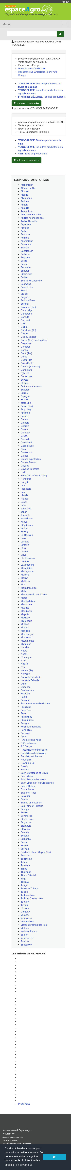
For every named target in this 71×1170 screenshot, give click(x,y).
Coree (24, 356)
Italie (23, 505)
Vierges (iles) (28, 921)
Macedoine (26, 568)
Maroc (24, 597)
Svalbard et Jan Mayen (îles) (36, 852)
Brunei (24, 293)
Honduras (26, 478)
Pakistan (25, 693)
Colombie (26, 343)
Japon (24, 511)
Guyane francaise (30, 468)
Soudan (25, 835)
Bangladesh (27, 250)
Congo (24, 350)
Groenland (26, 442)
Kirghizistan (27, 525)
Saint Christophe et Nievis (34, 772)
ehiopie (24, 383)
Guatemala (26, 452)
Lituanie (25, 561)
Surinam (25, 848)
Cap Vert (25, 320)
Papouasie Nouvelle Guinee (35, 703)
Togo (23, 878)
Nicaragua (26, 657)
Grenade (25, 439)
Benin (24, 264)
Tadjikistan (26, 858)
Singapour (26, 822)
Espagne (25, 396)
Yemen (24, 934)
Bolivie (24, 277)
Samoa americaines (31, 802)
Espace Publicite (10, 1140)
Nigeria (24, 663)
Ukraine (25, 908)
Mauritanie (26, 611)
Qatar (24, 736)
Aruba (24, 231)
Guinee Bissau (28, 462)
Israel (24, 501)
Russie (24, 766)
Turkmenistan (28, 895)
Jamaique (26, 508)
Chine (24, 326)
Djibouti (25, 373)
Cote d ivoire (27, 363)
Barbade (25, 254)
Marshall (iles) (28, 601)
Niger (23, 660)
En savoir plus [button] (24, 1164)
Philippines (26, 716)
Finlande (25, 412)
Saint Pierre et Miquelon (33, 779)
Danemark (26, 369)
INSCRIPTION (8, 1133)
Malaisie (25, 574)
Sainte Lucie (27, 789)
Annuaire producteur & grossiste (16, 1143)
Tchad (24, 868)
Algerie (24, 194)
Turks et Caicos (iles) (32, 898)
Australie (25, 234)
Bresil (24, 290)
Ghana (24, 429)
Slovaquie (26, 825)
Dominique (26, 376)
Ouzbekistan (27, 690)
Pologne (25, 723)
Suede (24, 842)
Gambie (25, 422)
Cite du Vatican (28, 336)
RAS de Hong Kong (31, 739)
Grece (24, 435)
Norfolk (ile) (27, 670)
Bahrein (25, 247)
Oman (24, 683)
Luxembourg (27, 564)
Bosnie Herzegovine (31, 280)
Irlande (24, 495)
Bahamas (26, 244)
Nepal (24, 653)
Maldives (25, 581)
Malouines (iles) (29, 587)
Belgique (25, 257)
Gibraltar (25, 432)
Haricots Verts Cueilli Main (32, 68)
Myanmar (26, 644)
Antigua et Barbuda (31, 214)
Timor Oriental (28, 875)
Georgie (25, 425)
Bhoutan (25, 270)
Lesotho (25, 541)
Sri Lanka (26, 838)
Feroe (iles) (27, 406)
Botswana (26, 283)
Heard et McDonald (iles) (34, 475)
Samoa (24, 799)
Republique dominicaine (33, 753)
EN (67, 1)
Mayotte (25, 614)
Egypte (24, 379)
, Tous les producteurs (42, 96)
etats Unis (26, 402)
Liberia (24, 551)
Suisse (24, 845)
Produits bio (24, 1103)
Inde (23, 485)
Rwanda (25, 769)
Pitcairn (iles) (27, 720)
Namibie (25, 647)
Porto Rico (26, 729)
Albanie (25, 191)
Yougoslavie (27, 938)
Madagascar (27, 571)
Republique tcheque (31, 756)
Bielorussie (26, 274)
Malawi (24, 577)
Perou (24, 713)
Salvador (25, 796)
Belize (24, 260)
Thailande (26, 871)
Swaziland (26, 855)
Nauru (24, 650)
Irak (23, 492)
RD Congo (26, 746)
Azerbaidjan (27, 240)
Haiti (23, 472)
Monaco (25, 627)
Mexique (25, 617)
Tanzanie (25, 865)
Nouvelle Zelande (30, 680)
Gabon (24, 419)
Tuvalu (24, 905)
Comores (25, 346)
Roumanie (26, 759)
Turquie (25, 901)
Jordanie (25, 515)
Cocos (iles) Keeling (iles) (34, 340)
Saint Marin (27, 776)
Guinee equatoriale (31, 459)
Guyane (25, 465)
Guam (24, 449)
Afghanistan (27, 184)
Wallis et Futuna (29, 931)
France (24, 416)
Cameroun (26, 313)
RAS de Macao (28, 743)
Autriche (25, 237)
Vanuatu (25, 914)
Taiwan (24, 862)
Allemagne (26, 198)
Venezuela (26, 918)
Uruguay (25, 911)
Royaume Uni (28, 762)
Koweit (24, 531)
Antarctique (27, 211)
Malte (24, 591)
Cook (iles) (26, 353)
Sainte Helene (28, 786)
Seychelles (26, 815)
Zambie (25, 941)
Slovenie (25, 829)
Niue (23, 667)
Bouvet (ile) (27, 287)
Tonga (24, 885)
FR (63, 1)
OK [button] (54, 1157)
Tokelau (25, 881)
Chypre (24, 333)
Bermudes (26, 267)
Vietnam (25, 928)
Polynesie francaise (31, 726)
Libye (23, 554)
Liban (24, 548)
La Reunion (27, 535)
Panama (25, 700)
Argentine (26, 224)
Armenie (25, 227)
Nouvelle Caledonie (31, 677)
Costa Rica (26, 359)
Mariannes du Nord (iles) (34, 594)
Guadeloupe (27, 445)
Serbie (24, 812)
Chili (23, 323)
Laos (23, 538)
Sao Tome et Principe (32, 805)
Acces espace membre (12, 1136)
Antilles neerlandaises (32, 217)
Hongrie (25, 482)
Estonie (25, 399)
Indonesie (26, 488)
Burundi (25, 303)
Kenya (24, 521)
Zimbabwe (26, 944)
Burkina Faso (28, 300)
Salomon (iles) (28, 792)
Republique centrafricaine (34, 749)
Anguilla (25, 207)
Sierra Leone (27, 819)
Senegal (25, 809)
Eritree (24, 392)
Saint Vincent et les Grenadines (37, 782)
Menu (6, 24)
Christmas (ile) (28, 330)
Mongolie (25, 630)
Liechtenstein (28, 558)
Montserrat (26, 637)
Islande (24, 498)
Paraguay (26, 706)
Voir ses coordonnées (27, 103)
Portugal (25, 733)
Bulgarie (25, 297)
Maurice (25, 607)
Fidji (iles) (26, 409)
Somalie (25, 832)
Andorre (25, 201)
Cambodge (26, 310)
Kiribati (24, 528)
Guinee (24, 455)
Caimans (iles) (28, 307)
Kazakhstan (27, 518)
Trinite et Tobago (29, 888)
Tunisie (24, 891)
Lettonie (25, 544)
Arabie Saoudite (29, 221)
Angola (24, 204)
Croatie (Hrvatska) (30, 366)
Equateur (25, 389)
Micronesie (26, 620)
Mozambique (27, 640)
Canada (25, 316)
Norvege (25, 673)
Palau (24, 696)
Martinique (26, 604)
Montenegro (27, 634)
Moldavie (25, 624)
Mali (23, 584)
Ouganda (26, 686)
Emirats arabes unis (31, 386)
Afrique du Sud (28, 188)
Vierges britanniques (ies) (34, 924)
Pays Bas (26, 710)
